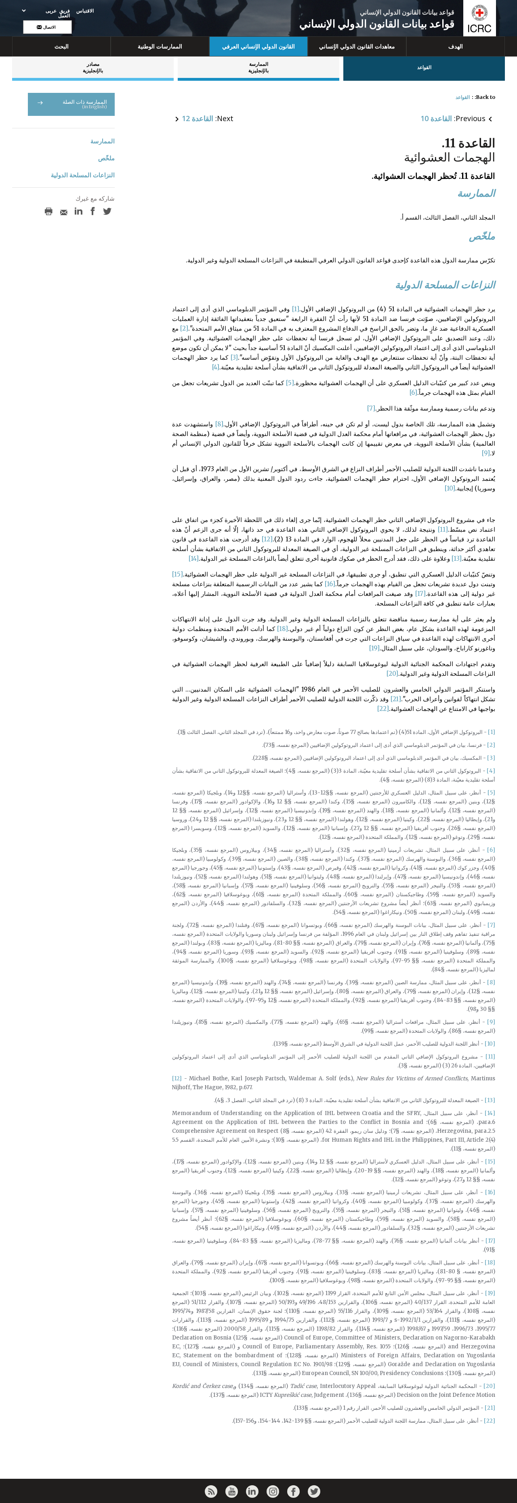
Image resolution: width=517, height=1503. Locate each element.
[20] (392, 673)
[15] (177, 574)
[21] (396, 699)
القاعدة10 (436, 118)
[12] (267, 539)
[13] (457, 558)
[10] (450, 488)
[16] (330, 584)
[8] (219, 424)
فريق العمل (64, 13)
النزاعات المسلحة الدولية (83, 175)
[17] (420, 593)
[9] (486, 453)
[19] (374, 648)
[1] (295, 309)
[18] (282, 629)
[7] (371, 408)
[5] (290, 383)
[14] (194, 558)
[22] (383, 709)
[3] (234, 357)
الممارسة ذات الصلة (85, 104)
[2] (184, 328)
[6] (413, 392)
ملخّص (106, 158)
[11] (443, 529)
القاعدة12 (197, 118)
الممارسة (102, 141)
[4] (215, 367)
